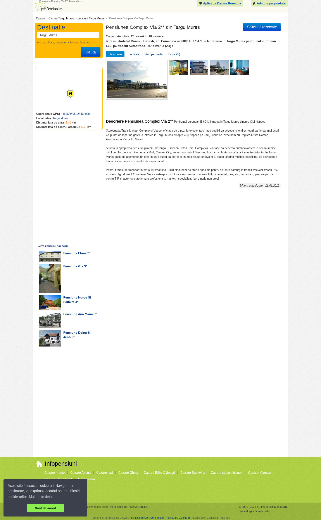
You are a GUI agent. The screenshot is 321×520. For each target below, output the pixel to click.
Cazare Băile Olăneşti (159, 472)
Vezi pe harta (154, 54)
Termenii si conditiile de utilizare (110, 517)
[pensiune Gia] (50, 278)
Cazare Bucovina (192, 472)
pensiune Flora (74, 253)
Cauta (90, 52)
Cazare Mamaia (259, 472)
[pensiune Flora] (50, 256)
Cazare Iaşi (104, 472)
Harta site (224, 517)
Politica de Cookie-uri (178, 517)
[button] (66, 90)
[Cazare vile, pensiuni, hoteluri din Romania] (48, 5)
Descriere (115, 54)
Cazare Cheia (128, 472)
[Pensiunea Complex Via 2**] (178, 67)
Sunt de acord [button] (45, 508)
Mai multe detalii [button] (41, 497)
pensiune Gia (73, 266)
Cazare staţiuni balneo (226, 472)
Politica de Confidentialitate (147, 517)
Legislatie (199, 517)
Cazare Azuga (80, 472)
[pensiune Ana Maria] (50, 320)
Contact (211, 517)
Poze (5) (174, 54)
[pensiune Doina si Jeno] (50, 338)
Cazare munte (54, 472)
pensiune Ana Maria (78, 314)
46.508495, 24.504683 (76, 113)
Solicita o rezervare (262, 27)
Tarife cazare (87, 479)
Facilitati (133, 54)
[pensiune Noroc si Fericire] (50, 302)
